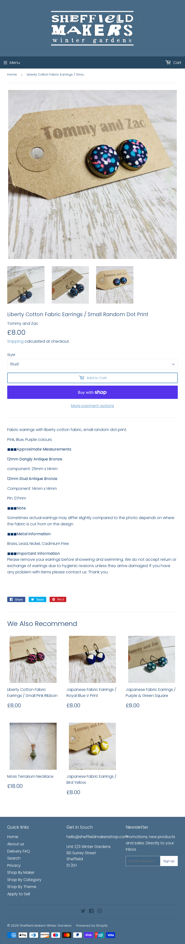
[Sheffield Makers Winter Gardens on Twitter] (83, 911)
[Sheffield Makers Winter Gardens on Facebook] (91, 911)
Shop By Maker (20, 872)
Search (13, 858)
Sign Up (169, 861)
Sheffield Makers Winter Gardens (46, 925)
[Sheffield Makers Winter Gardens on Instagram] (99, 911)
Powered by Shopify (92, 925)
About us (15, 844)
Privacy (14, 865)
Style (11, 354)
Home (12, 74)
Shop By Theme (21, 886)
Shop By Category (24, 879)
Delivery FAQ (18, 851)
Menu (15, 62)
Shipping (15, 341)
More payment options (92, 406)
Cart (176, 62)
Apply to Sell (18, 894)
